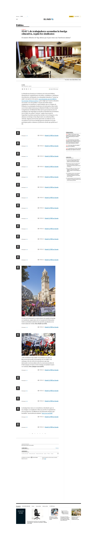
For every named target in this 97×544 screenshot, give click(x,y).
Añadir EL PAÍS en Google (51, 135)
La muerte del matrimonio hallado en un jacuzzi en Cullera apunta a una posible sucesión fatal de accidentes (73, 160)
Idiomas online (45, 506)
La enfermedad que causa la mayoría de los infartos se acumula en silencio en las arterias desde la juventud (74, 179)
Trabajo (52, 453)
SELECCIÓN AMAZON (26, 506)
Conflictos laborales (25, 453)
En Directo (24, 29)
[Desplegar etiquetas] (58, 453)
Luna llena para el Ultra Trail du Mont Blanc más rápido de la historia (73, 149)
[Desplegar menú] (17, 19)
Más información (24, 458)
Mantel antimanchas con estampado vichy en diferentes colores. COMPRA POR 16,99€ (76, 518)
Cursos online (38, 506)
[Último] (45, 433)
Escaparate (18, 506)
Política (20, 25)
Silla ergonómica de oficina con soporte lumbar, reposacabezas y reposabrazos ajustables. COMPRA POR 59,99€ (37, 522)
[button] (48, 60)
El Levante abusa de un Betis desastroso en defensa (73, 146)
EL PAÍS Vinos (52, 506)
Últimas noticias (69, 132)
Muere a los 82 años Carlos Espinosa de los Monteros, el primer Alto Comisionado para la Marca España (73, 136)
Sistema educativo (32, 453)
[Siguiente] (44, 433)
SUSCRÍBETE (71, 16)
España (45, 453)
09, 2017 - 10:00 (27, 86)
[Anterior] (30, 433)
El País (23, 84)
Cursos (33, 506)
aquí (45, 458)
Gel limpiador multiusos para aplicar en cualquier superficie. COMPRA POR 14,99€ (53, 518)
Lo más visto (68, 157)
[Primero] (29, 433)
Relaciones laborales (39, 453)
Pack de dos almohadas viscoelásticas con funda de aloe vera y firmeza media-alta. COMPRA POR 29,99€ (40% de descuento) (64, 518)
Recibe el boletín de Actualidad (28, 445)
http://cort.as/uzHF (47, 413)
